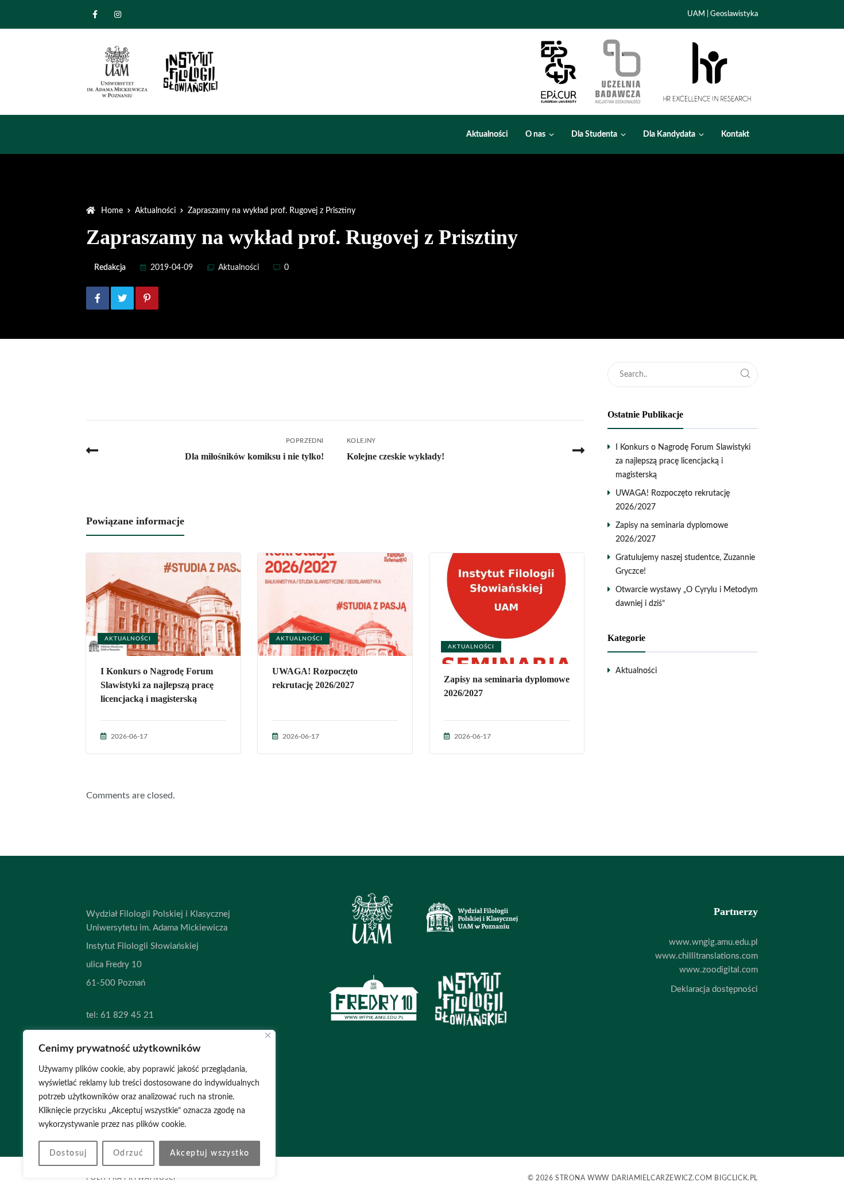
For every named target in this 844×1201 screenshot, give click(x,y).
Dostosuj (68, 1153)
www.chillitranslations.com (706, 956)
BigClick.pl (736, 1178)
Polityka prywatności (131, 1178)
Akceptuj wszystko (210, 1153)
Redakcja (110, 268)
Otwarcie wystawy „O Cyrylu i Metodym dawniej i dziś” (686, 597)
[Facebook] (97, 14)
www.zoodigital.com (718, 970)
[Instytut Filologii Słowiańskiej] (153, 72)
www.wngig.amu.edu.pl (713, 942)
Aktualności (238, 268)
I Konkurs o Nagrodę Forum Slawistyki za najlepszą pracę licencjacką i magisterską (157, 685)
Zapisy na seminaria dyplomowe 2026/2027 (507, 686)
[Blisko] (267, 1035)
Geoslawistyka (734, 14)
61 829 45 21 (127, 1015)
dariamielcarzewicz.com (662, 1178)
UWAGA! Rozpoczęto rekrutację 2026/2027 (315, 678)
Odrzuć (128, 1153)
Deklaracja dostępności (714, 989)
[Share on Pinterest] (146, 298)
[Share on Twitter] (122, 298)
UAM (696, 14)
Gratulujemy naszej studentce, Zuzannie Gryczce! (685, 565)
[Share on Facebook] (97, 298)
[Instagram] (120, 14)
